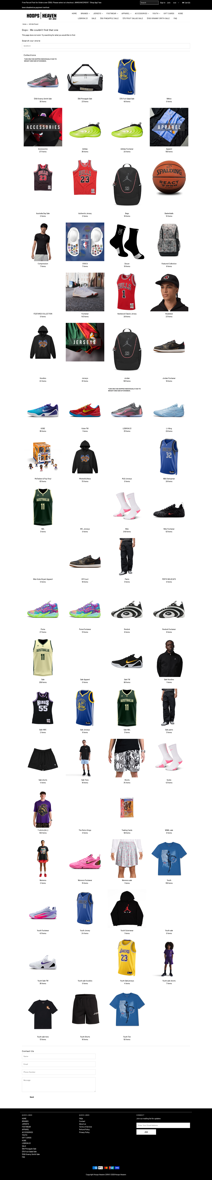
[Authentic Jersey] (85, 177)
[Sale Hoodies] (169, 657)
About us (82, 1124)
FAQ (175, 18)
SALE (94, 18)
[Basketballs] (169, 177)
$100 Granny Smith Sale (158, 18)
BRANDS (84, 13)
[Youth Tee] (127, 1009)
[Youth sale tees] (43, 1012)
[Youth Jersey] (85, 908)
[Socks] (169, 758)
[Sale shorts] (43, 758)
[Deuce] (127, 242)
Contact (82, 1121)
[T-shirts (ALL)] (43, 808)
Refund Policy (84, 1129)
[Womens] (43, 858)
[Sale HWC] (43, 708)
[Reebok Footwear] (169, 607)
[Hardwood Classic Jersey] (127, 292)
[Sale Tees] (85, 758)
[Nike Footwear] (169, 507)
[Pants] (127, 557)
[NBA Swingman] (169, 457)
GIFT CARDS (169, 13)
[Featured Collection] (169, 242)
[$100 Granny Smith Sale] (43, 77)
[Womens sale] (127, 858)
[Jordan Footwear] (169, 342)
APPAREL (126, 13)
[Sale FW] (127, 657)
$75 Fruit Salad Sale (133, 18)
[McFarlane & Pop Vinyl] (43, 457)
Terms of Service (85, 1127)
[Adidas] (85, 127)
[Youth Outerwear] (127, 908)
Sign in (162, 3)
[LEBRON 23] (127, 406)
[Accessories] (43, 127)
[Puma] (43, 607)
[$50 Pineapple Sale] (85, 77)
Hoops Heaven (120, 1174)
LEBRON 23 (83, 18)
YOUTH (155, 13)
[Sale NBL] (127, 708)
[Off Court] (85, 557)
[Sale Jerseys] (85, 708)
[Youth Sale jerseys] (127, 958)
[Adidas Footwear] (127, 127)
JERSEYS (97, 13)
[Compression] (43, 242)
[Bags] (127, 184)
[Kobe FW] (85, 406)
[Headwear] (169, 292)
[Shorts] (127, 758)
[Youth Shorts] (85, 1009)
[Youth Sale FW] (43, 959)
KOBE (180, 13)
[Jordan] (127, 349)
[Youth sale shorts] (169, 959)
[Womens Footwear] (85, 858)
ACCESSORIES (141, 13)
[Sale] (43, 657)
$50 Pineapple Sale (109, 18)
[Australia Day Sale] (43, 177)
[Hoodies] (43, 342)
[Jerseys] (85, 342)
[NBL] (43, 507)
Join (168, 3)
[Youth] (169, 858)
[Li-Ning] (169, 406)
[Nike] (127, 507)
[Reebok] (127, 607)
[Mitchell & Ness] (85, 457)
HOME (74, 13)
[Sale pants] (169, 708)
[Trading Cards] (127, 808)
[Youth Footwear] (43, 908)
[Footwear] (85, 292)
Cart (187, 3)
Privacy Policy (84, 1132)
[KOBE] (43, 406)
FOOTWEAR (111, 13)
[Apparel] (169, 127)
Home (24, 24)
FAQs (81, 1118)
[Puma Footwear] (85, 607)
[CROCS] (85, 242)
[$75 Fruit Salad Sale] (127, 77)
